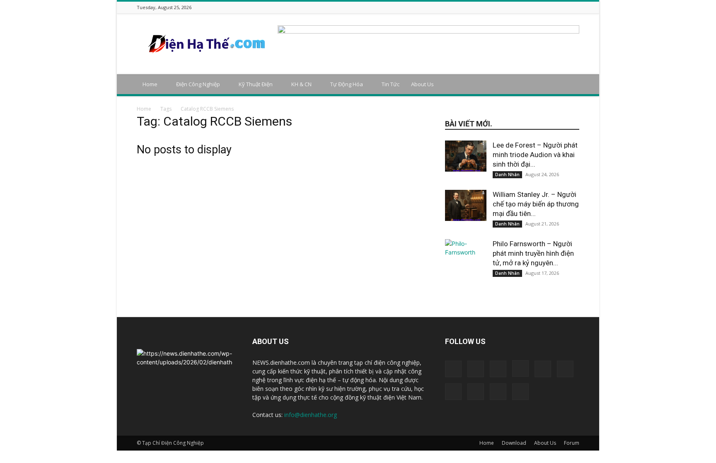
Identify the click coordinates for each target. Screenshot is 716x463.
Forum (571, 442)
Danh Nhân (507, 174)
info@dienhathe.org (310, 415)
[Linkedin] (522, 7)
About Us (422, 84)
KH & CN (301, 84)
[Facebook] (491, 7)
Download (514, 442)
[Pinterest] (543, 7)
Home (150, 84)
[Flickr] (502, 7)
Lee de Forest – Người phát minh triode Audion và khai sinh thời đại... (535, 154)
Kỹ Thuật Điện (256, 84)
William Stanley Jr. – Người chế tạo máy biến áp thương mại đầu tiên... (536, 204)
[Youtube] (574, 7)
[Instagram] (512, 7)
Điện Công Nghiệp (198, 84)
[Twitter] (554, 7)
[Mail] (533, 7)
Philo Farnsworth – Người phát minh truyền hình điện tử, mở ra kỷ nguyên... (533, 253)
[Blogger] (481, 7)
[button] (569, 85)
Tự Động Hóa (346, 84)
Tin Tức (390, 84)
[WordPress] (564, 7)
